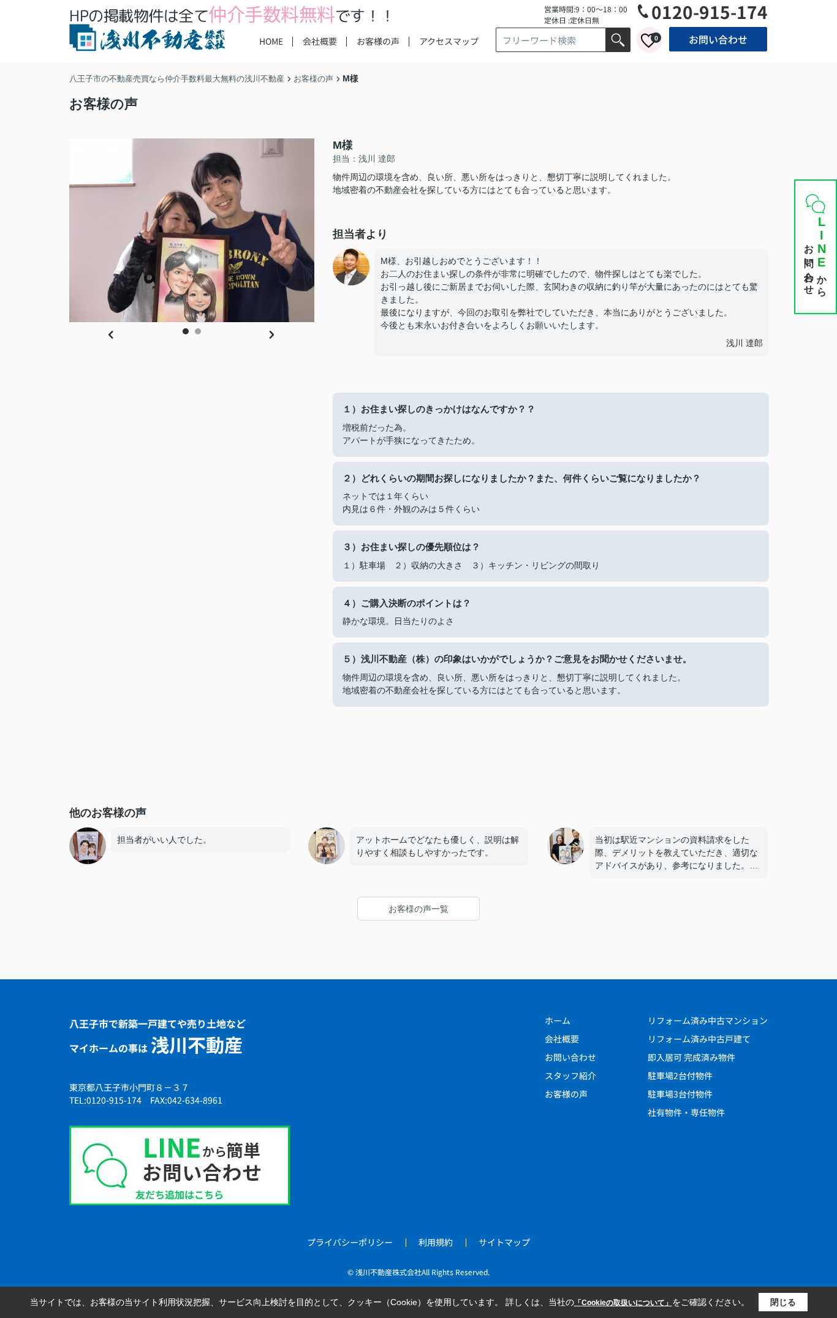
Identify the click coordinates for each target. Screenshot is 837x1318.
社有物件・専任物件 (686, 1112)
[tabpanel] (191, 230)
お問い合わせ (718, 39)
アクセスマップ (449, 41)
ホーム (557, 1020)
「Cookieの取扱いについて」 (623, 1302)
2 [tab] (198, 331)
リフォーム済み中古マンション (708, 1020)
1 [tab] (186, 331)
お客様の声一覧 (418, 909)
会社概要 (320, 41)
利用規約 (435, 1242)
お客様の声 (378, 41)
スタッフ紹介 (570, 1075)
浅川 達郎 (744, 343)
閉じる (783, 1302)
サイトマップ (504, 1242)
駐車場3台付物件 (680, 1094)
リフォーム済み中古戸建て (699, 1039)
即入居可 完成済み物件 (691, 1057)
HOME (271, 41)
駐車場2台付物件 (680, 1075)
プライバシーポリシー (350, 1242)
